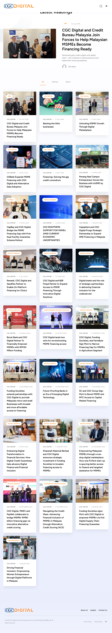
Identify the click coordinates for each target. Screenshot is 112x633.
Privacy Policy (98, 621)
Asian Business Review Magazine (56, 310)
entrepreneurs (14, 540)
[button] (101, 6)
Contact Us (103, 610)
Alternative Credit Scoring (55, 484)
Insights (93, 610)
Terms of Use (88, 621)
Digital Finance (50, 200)
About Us (84, 610)
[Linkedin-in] (106, 622)
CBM (65, 23)
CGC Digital (48, 96)
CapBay (11, 200)
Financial (84, 484)
